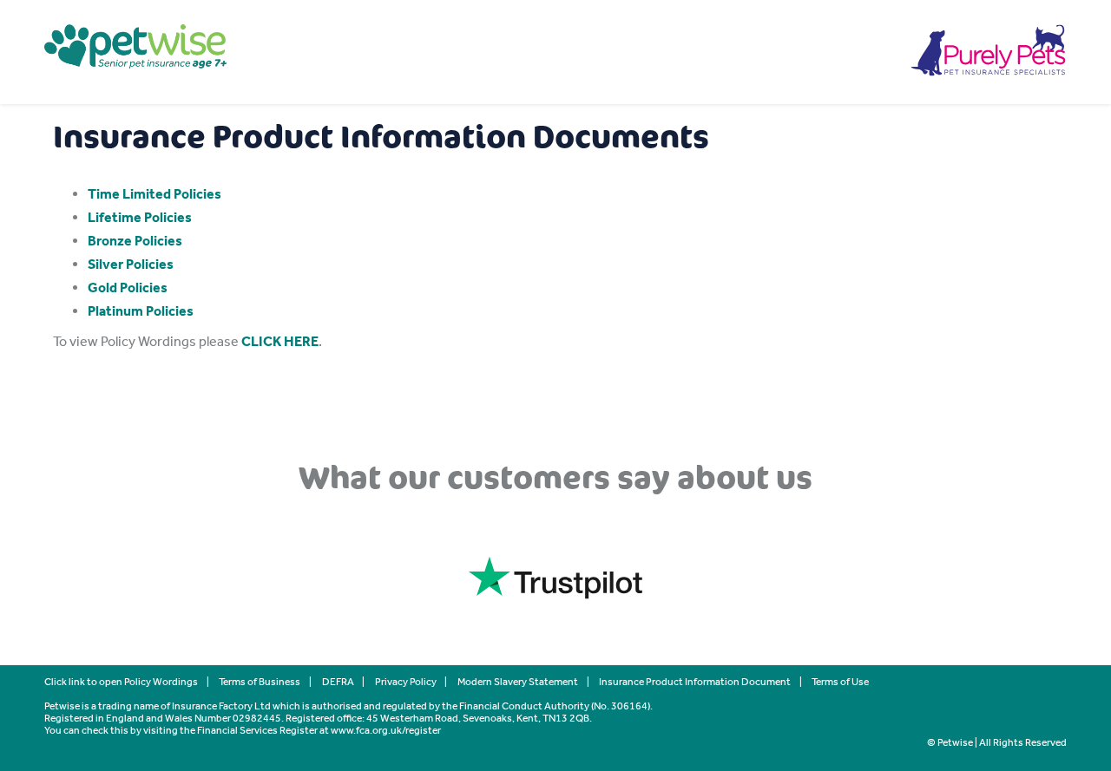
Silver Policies (131, 264)
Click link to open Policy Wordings (121, 682)
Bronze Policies (135, 240)
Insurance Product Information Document (695, 682)
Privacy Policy (406, 682)
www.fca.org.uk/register (386, 730)
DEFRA (338, 682)
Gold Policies (128, 287)
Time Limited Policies (154, 194)
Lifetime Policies (140, 217)
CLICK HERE (280, 341)
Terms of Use (840, 682)
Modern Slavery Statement (517, 682)
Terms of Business (259, 682)
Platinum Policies (141, 311)
